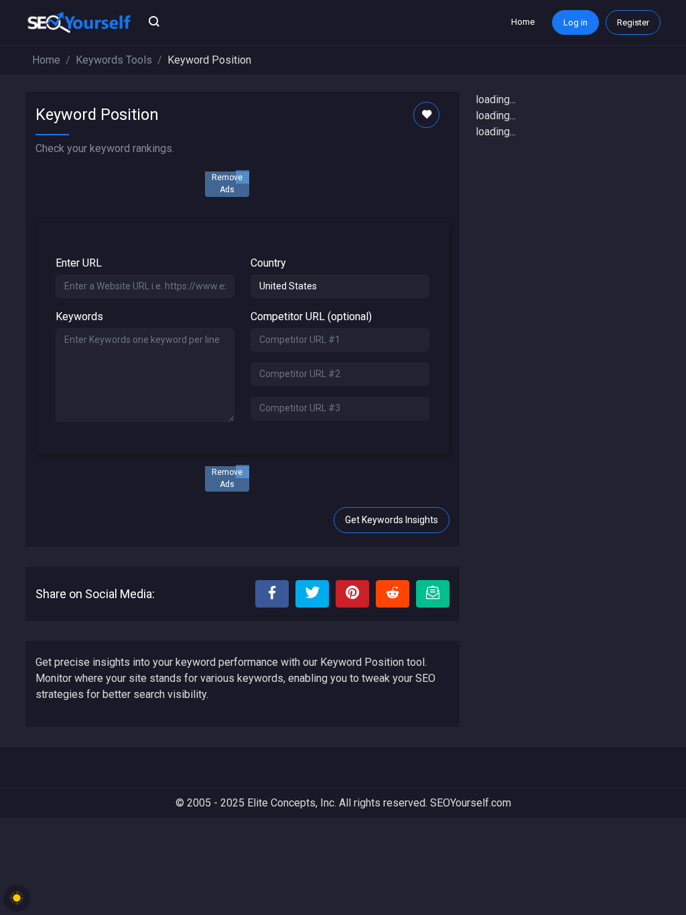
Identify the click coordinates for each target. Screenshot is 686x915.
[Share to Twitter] (312, 593)
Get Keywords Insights (391, 519)
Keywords (79, 316)
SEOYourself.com (470, 802)
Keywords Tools (114, 60)
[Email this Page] (433, 593)
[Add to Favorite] (426, 115)
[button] (154, 23)
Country (268, 263)
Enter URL (79, 263)
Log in (575, 22)
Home (523, 22)
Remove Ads (227, 183)
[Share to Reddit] (392, 593)
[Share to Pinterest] (352, 593)
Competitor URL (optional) (311, 316)
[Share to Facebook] (272, 593)
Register (633, 22)
